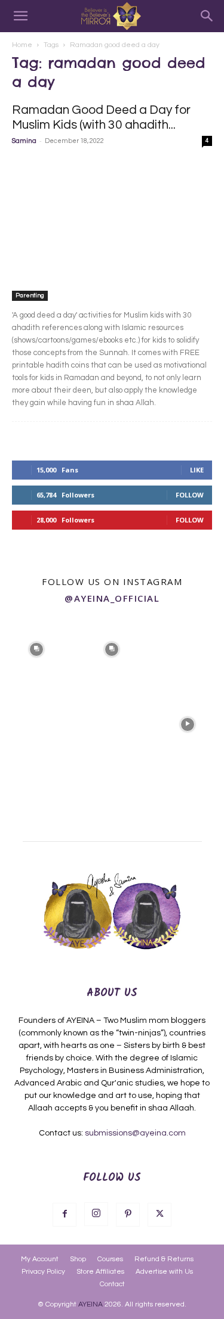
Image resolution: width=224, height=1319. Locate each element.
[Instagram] (96, 1214)
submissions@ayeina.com (135, 1133)
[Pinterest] (128, 1215)
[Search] (207, 16)
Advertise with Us (164, 1272)
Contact (112, 1284)
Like (197, 469)
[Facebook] (64, 1215)
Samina (24, 141)
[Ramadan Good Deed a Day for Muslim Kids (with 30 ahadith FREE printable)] (112, 228)
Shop (78, 1259)
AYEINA (90, 1304)
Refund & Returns (164, 1259)
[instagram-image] (36, 648)
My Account (40, 1259)
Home (22, 45)
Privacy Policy (43, 1272)
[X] (159, 1215)
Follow (190, 494)
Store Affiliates (100, 1272)
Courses (110, 1259)
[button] (20, 16)
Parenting (30, 295)
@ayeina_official (112, 598)
